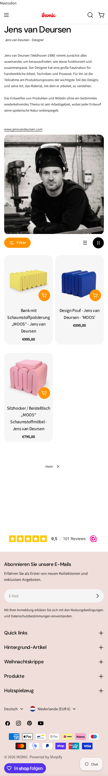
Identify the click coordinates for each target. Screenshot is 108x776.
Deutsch (11, 708)
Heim (49, 466)
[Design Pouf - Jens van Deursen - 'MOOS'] (79, 279)
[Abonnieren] (97, 596)
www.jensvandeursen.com (23, 129)
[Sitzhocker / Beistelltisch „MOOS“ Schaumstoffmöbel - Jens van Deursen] (28, 377)
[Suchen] (90, 15)
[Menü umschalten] (6, 15)
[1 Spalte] (85, 242)
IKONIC (22, 756)
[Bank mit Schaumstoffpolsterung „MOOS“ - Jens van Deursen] (28, 279)
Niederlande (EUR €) (54, 708)
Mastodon (8, 3)
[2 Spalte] (98, 242)
